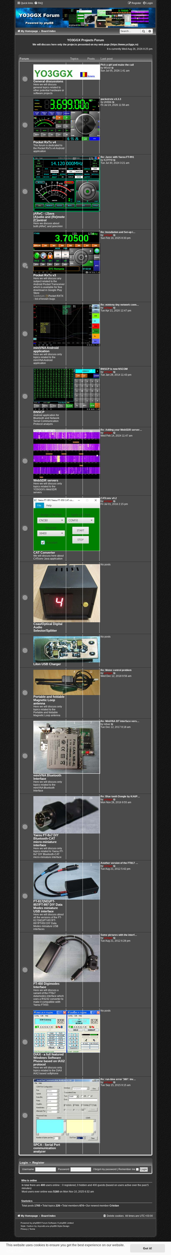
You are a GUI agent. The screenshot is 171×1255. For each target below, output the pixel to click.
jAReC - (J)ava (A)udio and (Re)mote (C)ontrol (49, 217)
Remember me (127, 1169)
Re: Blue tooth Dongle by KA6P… (120, 796)
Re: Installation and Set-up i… (118, 232)
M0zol (107, 67)
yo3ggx (108, 235)
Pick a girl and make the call (117, 64)
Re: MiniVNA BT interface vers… (120, 721)
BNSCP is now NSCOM (114, 369)
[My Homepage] (85, 14)
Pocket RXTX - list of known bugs (48, 297)
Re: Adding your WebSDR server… (121, 429)
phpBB (36, 1223)
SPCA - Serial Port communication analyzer (46, 1148)
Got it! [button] (147, 1248)
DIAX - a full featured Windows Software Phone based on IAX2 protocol (49, 1059)
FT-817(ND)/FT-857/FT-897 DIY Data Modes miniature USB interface (47, 906)
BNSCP (38, 412)
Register (38, 1162)
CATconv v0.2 (109, 498)
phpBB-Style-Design (59, 1226)
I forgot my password (105, 1169)
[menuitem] (38, 3)
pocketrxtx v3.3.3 (111, 99)
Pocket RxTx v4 (44, 142)
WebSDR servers (45, 480)
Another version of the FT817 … (119, 863)
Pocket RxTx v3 (44, 275)
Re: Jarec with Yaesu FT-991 (117, 157)
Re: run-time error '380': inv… (118, 1079)
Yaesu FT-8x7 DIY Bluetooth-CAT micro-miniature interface (46, 840)
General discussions (48, 81)
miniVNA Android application (46, 349)
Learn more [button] (15, 1250)
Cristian (114, 1205)
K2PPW (108, 160)
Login (24, 1162)
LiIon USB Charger (47, 664)
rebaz (107, 724)
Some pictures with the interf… (119, 935)
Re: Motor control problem (116, 670)
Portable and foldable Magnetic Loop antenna (48, 700)
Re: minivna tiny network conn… (120, 304)
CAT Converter (44, 552)
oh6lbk (108, 102)
